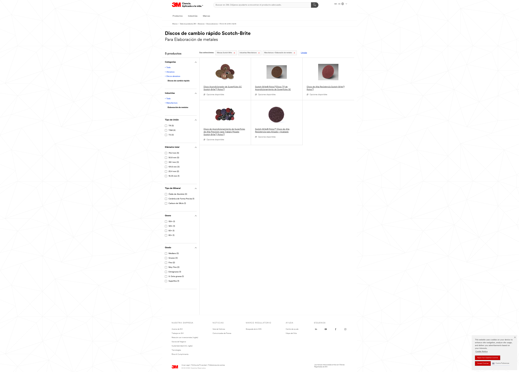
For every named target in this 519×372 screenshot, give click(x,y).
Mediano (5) (174, 254)
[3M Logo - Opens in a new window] (187, 5)
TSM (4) (172, 130)
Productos (178, 16)
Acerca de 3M (177, 329)
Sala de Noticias (219, 329)
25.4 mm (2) (174, 172)
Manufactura (248, 53)
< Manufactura (171, 103)
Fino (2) (172, 263)
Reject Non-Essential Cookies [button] (487, 358)
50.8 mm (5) (174, 158)
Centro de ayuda (292, 329)
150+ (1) (172, 222)
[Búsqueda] (314, 5)
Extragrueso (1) (175, 272)
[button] (501, 363)
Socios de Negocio (179, 342)
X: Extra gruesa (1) (176, 277)
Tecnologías (176, 350)
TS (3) (171, 135)
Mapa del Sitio (291, 333)
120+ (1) (172, 226)
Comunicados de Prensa (222, 333)
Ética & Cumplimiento (180, 354)
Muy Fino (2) (174, 267)
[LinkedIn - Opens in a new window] (316, 329)
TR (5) (171, 126)
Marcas (206, 16)
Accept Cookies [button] (482, 363)
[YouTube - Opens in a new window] (326, 329)
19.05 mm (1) (174, 176)
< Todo (168, 68)
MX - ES (337, 4)
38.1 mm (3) (174, 162)
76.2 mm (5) (174, 153)
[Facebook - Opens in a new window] (336, 329)
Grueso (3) (173, 258)
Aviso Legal (186, 365)
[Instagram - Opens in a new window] (345, 329)
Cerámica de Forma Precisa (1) (181, 199)
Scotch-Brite (224, 53)
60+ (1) (171, 231)
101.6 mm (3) (174, 167)
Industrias (192, 16)
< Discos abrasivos (172, 76)
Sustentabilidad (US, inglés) (182, 346)
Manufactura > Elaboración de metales (278, 53)
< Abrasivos (169, 72)
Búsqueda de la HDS (254, 329)
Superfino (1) (174, 281)
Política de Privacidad (199, 365)
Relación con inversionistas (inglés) (185, 337)
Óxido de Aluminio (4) (178, 194)
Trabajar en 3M (178, 333)
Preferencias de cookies (216, 365)
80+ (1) (171, 235)
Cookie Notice (481, 352)
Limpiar (304, 53)
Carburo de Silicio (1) (177, 203)
